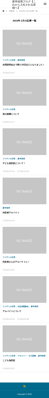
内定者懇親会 (23, 306)
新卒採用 (21, 60)
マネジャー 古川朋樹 (27, 356)
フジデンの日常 (9, 60)
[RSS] (24, 386)
